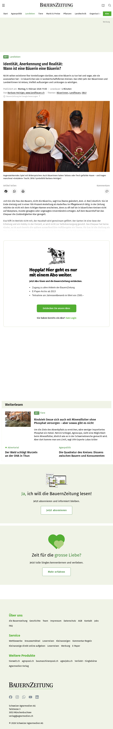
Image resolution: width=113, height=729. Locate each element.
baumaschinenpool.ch (47, 661)
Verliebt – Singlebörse (86, 661)
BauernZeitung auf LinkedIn (37, 697)
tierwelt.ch (14, 661)
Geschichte (35, 621)
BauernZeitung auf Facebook (10, 697)
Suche (110, 5)
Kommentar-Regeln (82, 641)
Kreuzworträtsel (32, 641)
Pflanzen (67, 13)
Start (5, 13)
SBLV (84, 92)
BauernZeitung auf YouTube (30, 697)
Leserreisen (48, 641)
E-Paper (104, 5)
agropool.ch (28, 661)
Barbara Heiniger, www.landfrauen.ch (26, 92)
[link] (71, 421)
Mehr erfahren (56, 571)
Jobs (96, 621)
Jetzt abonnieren (56, 510)
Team (45, 621)
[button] (3, 5)
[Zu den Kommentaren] (107, 191)
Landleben (30, 13)
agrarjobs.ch (66, 661)
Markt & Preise (53, 13)
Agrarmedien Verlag (19, 666)
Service (14, 635)
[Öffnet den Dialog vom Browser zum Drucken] (23, 191)
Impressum (55, 621)
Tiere (40, 13)
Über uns (16, 615)
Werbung (65, 646)
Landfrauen (75, 92)
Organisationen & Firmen (101, 13)
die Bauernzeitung (18, 621)
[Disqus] (56, 363)
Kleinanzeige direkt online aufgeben (27, 646)
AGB (80, 621)
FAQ (11, 625)
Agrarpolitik (16, 13)
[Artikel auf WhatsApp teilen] (14, 191)
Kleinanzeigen (63, 641)
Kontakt (88, 621)
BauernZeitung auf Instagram (17, 697)
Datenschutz (70, 621)
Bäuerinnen (62, 92)
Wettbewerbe (15, 641)
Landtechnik (80, 13)
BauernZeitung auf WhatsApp (23, 697)
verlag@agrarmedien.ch (21, 716)
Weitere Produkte (22, 655)
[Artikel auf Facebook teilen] (6, 191)
